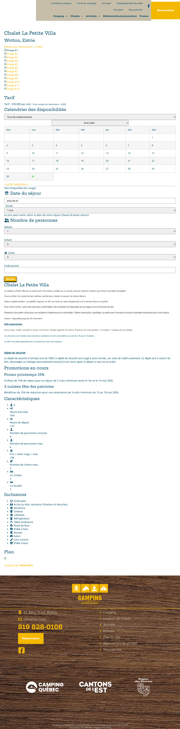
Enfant (8, 240)
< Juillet (8, 184)
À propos (118, 9)
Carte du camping (86, 3)
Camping (58, 16)
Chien (11, 252)
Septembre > (21, 184)
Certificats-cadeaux (61, 3)
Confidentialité (83, 725)
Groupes (106, 3)
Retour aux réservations (18, 46)
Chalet (39, 46)
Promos (144, 16)
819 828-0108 (40, 627)
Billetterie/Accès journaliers (120, 16)
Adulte (8, 227)
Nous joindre (136, 9)
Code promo (11, 265)
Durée (9, 206)
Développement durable (130, 3)
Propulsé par (18, 565)
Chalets (75, 16)
